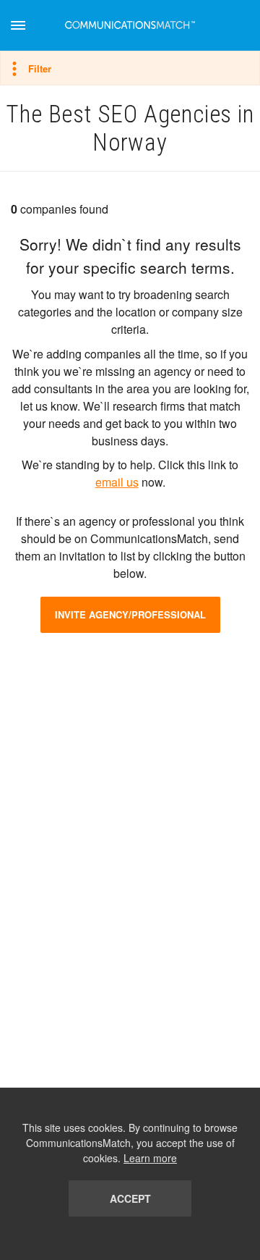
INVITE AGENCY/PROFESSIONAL (130, 614)
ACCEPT (130, 1198)
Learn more (150, 1158)
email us (117, 482)
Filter (39, 68)
